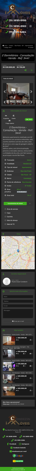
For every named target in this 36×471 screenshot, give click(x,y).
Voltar (31, 47)
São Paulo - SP (19, 46)
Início (5, 46)
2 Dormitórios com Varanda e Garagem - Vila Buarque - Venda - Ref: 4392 (16, 347)
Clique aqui (6, 404)
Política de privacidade (18, 468)
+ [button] (3, 238)
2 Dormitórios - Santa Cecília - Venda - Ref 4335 (17, 361)
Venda (11, 46)
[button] (5, 91)
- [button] (3, 241)
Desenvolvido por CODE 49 (18, 470)
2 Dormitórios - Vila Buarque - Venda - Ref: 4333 (17, 385)
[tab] (8, 78)
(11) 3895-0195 (17, 20)
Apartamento (29, 46)
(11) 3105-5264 (17, 32)
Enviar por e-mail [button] (18, 321)
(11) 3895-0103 (17, 26)
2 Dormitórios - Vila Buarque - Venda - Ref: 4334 (17, 373)
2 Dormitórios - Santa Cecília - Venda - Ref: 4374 (17, 335)
